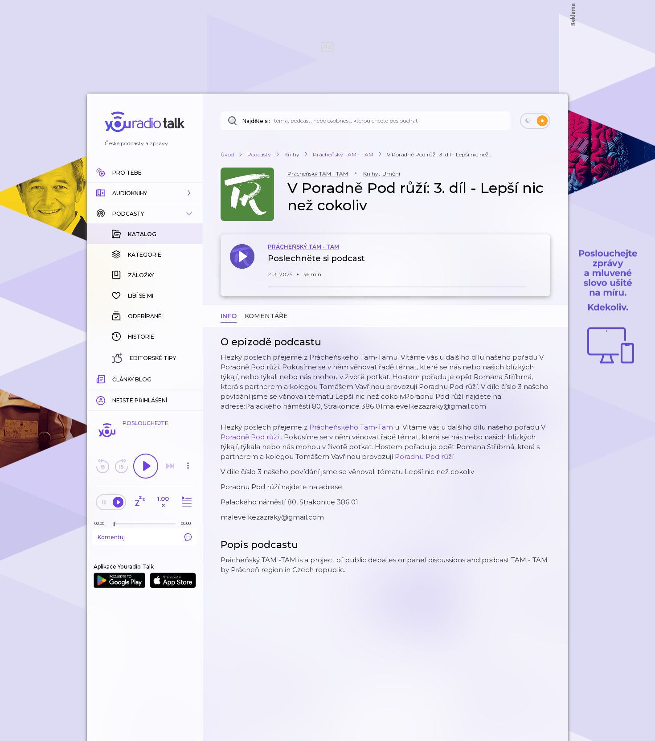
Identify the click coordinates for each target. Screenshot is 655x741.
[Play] (146, 466)
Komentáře (266, 316)
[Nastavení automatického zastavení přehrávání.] (139, 502)
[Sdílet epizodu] (541, 263)
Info (229, 316)
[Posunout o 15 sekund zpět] (102, 466)
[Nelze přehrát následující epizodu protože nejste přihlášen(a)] (170, 466)
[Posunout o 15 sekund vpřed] (121, 466)
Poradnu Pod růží (424, 456)
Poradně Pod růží (250, 437)
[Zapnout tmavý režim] (535, 121)
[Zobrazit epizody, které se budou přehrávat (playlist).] (185, 502)
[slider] (114, 524)
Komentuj (111, 537)
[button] (145, 193)
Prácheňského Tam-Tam (351, 427)
